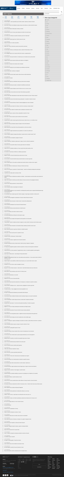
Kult (53, 461)
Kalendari (46, 8)
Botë (57, 464)
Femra (49, 468)
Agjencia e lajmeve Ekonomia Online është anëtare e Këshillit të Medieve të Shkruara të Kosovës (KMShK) (25, 475)
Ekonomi (18, 8)
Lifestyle (37, 8)
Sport (42, 8)
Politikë (23, 8)
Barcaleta (58, 465)
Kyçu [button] (39, 464)
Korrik (26, 461)
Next (43, 17)
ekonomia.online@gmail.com (8, 467)
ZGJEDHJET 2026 (56, 8)
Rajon (49, 465)
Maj (18, 466)
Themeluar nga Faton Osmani (8, 472)
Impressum (5, 470)
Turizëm (53, 464)
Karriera (58, 468)
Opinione (53, 460)
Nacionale (28, 8)
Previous (3, 17)
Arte (57, 461)
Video (51, 8)
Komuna (32, 8)
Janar (19, 461)
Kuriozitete (49, 464)
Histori (53, 465)
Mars (19, 464)
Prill (18, 465)
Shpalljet (53, 468)
